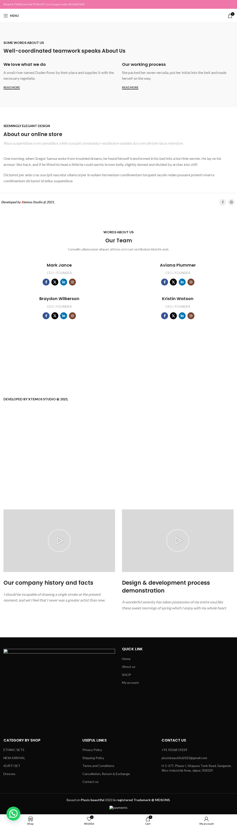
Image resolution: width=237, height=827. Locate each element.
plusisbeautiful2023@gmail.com (184, 758)
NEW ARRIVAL (14, 758)
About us (128, 667)
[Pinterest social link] (231, 202)
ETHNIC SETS (13, 750)
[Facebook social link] (222, 202)
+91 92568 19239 (174, 750)
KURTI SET (11, 766)
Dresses (9, 774)
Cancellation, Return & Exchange (106, 774)
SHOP (126, 675)
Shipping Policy (93, 758)
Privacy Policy (92, 750)
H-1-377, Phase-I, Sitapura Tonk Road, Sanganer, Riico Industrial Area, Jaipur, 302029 (196, 768)
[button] (59, 540)
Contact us (90, 782)
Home (126, 659)
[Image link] (59, 688)
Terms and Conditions (98, 766)
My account (130, 682)
